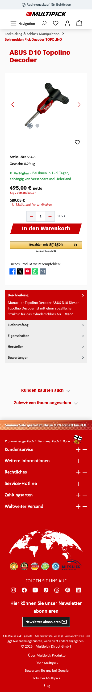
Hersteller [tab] (15, 347)
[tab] (46, 305)
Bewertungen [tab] (18, 358)
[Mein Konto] (67, 24)
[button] (46, 247)
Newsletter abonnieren (43, 622)
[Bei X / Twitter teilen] (20, 271)
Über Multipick (46, 663)
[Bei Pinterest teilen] (27, 271)
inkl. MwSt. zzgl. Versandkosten (31, 204)
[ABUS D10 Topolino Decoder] (46, 105)
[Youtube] (35, 590)
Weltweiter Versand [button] (24, 506)
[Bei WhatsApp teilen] (35, 271)
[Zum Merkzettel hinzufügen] (77, 142)
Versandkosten (74, 636)
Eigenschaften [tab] (18, 336)
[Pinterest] (67, 590)
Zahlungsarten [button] (19, 495)
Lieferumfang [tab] (18, 325)
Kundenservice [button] (19, 449)
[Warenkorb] (79, 24)
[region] (46, 104)
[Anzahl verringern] (31, 216)
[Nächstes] (78, 104)
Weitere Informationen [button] (27, 461)
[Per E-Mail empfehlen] (42, 271)
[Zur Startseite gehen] (46, 14)
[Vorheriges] (13, 104)
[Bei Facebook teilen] (12, 271)
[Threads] (56, 590)
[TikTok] (46, 590)
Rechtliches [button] (16, 472)
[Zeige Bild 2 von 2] (37, 126)
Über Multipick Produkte (47, 656)
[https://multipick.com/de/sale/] (46, 425)
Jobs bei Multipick (46, 678)
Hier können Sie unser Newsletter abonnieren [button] (46, 607)
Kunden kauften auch (42, 391)
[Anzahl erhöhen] (49, 216)
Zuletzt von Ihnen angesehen (42, 403)
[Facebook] (24, 590)
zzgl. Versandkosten (23, 193)
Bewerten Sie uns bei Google (47, 671)
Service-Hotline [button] (21, 483)
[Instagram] (13, 590)
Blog (46, 686)
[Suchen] (44, 24)
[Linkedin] (78, 590)
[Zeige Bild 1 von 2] (30, 126)
